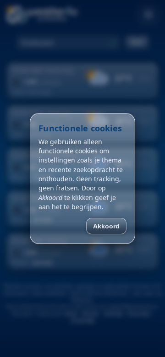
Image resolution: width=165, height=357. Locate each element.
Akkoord (106, 226)
